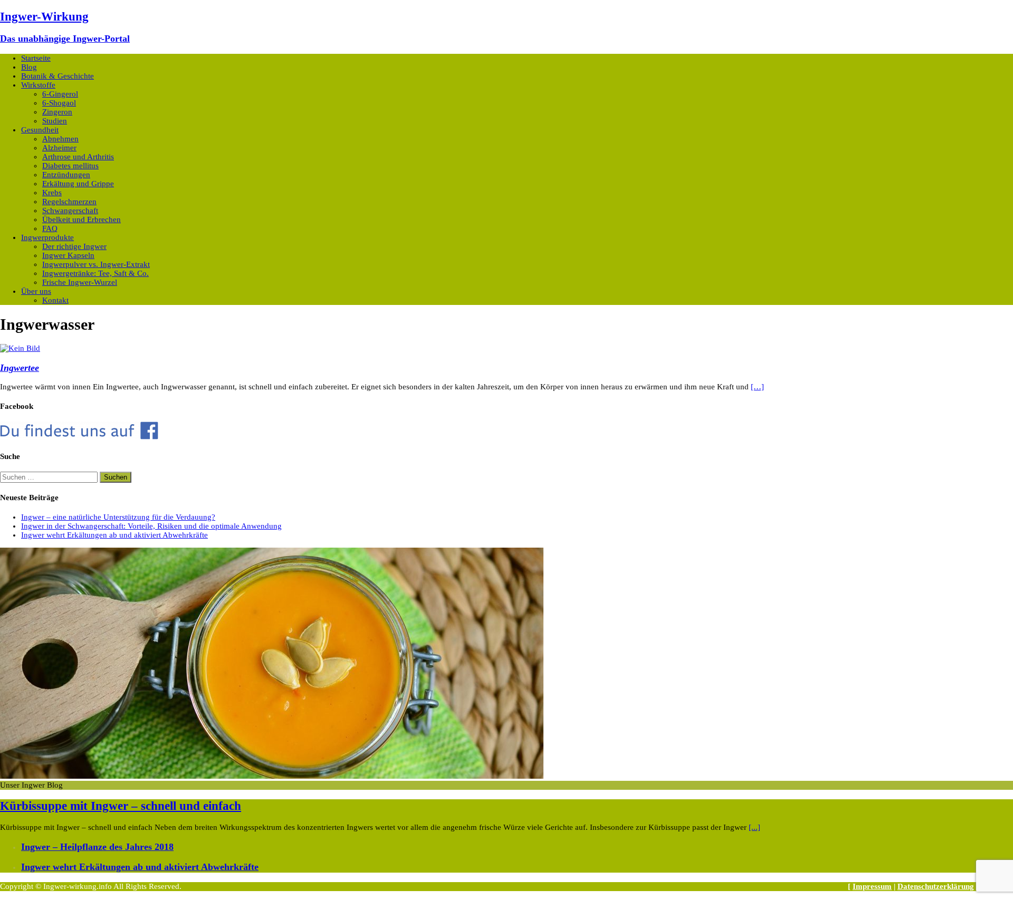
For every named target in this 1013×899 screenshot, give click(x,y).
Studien (54, 121)
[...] (754, 827)
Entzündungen (66, 174)
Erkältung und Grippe (78, 183)
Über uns (36, 291)
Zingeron (57, 112)
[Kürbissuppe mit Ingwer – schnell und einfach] (271, 776)
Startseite (36, 58)
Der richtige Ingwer (74, 246)
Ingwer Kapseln (68, 255)
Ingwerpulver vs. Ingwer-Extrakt (96, 264)
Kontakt (55, 300)
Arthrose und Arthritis (78, 156)
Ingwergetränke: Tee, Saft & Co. (95, 273)
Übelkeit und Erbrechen (81, 219)
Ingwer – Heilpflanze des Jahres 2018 (97, 846)
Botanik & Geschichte (57, 76)
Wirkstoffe (38, 85)
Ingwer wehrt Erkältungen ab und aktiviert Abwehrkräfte (114, 535)
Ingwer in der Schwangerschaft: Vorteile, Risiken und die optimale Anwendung (151, 526)
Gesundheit (40, 130)
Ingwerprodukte (47, 237)
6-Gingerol (60, 94)
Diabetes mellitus (70, 165)
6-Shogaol (59, 103)
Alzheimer (59, 148)
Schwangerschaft (70, 210)
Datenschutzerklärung (935, 886)
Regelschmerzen (69, 201)
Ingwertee (19, 367)
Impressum (872, 886)
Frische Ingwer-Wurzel (79, 282)
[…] (757, 386)
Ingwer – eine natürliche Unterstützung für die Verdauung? (118, 517)
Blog (29, 67)
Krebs (52, 192)
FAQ (50, 228)
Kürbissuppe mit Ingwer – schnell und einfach (120, 805)
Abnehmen (60, 139)
